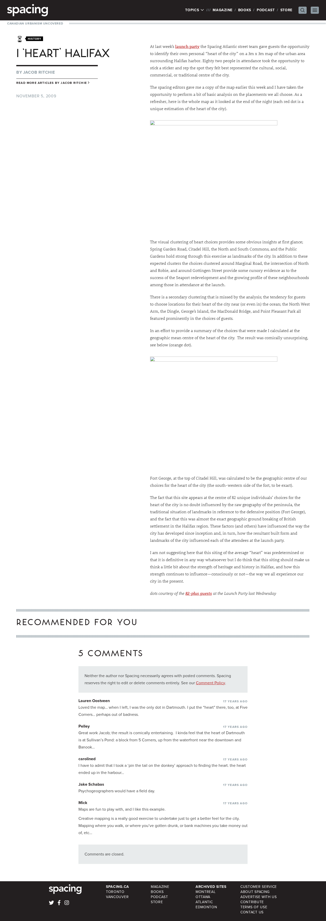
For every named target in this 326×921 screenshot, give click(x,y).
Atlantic (204, 902)
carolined (87, 759)
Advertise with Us (258, 897)
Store (286, 10)
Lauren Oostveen (94, 701)
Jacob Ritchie (39, 72)
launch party (187, 46)
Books (244, 10)
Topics (192, 10)
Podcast (266, 10)
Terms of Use (253, 907)
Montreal (206, 891)
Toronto (115, 891)
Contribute (252, 902)
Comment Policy (210, 683)
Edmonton (206, 907)
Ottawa (203, 897)
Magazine (223, 10)
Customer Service (258, 886)
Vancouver (117, 897)
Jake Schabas (91, 784)
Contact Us (252, 912)
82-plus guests (198, 593)
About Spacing (255, 891)
